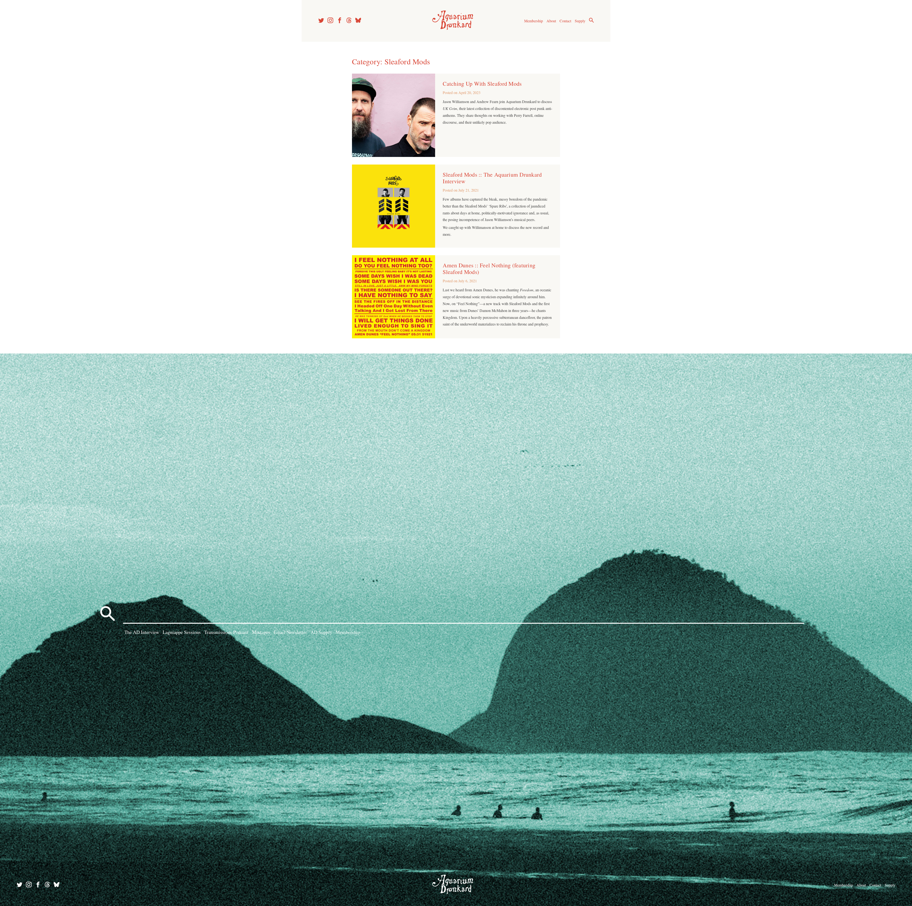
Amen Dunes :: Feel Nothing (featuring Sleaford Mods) (489, 268)
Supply (580, 20)
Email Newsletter (290, 632)
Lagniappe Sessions (182, 632)
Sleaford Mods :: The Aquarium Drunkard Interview (492, 178)
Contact (565, 20)
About (551, 20)
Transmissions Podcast (226, 632)
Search (591, 20)
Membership (533, 20)
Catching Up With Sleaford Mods (482, 83)
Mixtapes (261, 632)
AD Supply (321, 632)
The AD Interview (141, 632)
